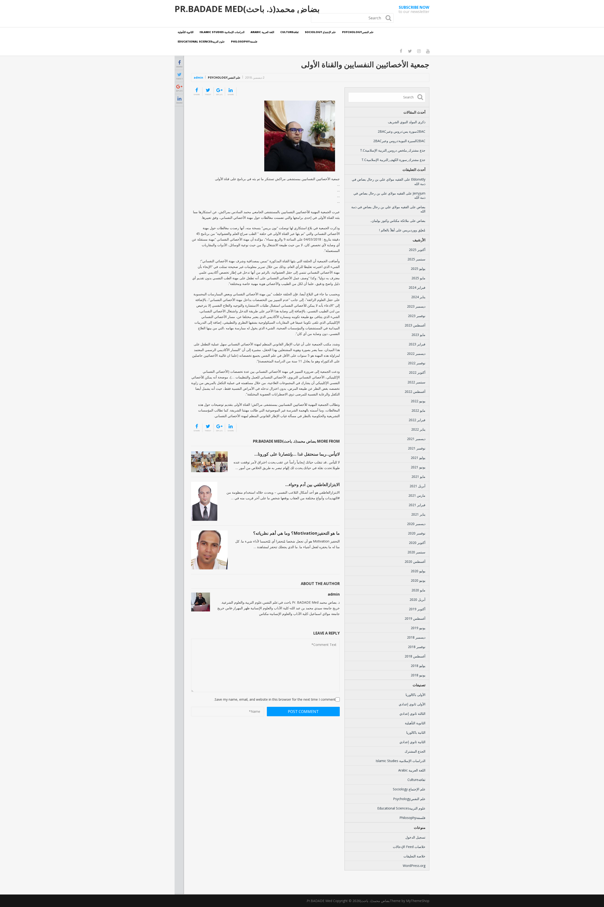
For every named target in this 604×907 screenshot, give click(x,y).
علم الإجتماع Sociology (320, 32)
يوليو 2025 (418, 268)
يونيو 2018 (418, 675)
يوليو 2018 (418, 665)
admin (198, 78)
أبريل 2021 (417, 486)
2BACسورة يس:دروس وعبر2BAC (401, 131)
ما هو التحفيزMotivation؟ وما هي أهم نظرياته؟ (296, 533)
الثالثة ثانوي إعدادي (412, 713)
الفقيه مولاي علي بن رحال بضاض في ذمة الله (388, 181)
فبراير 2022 (417, 420)
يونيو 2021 (418, 467)
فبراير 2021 (417, 505)
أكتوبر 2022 (417, 372)
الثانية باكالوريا (415, 732)
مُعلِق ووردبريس (414, 230)
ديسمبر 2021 (416, 439)
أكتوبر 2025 (417, 249)
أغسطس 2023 (415, 325)
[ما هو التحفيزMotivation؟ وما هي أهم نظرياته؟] (209, 549)
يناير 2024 (418, 297)
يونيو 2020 (418, 580)
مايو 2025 (418, 278)
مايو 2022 (418, 410)
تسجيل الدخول (415, 837)
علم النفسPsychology (358, 32)
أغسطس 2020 (415, 561)
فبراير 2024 (417, 287)
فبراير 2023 (417, 344)
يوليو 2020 (418, 571)
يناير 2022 (418, 429)
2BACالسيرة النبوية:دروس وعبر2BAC (399, 141)
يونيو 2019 (418, 628)
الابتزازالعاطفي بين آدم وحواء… (312, 484)
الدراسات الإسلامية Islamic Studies (222, 32)
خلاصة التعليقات (414, 856)
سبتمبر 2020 (416, 552)
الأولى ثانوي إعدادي (412, 704)
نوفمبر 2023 (416, 316)
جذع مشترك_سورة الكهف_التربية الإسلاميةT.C (393, 159)
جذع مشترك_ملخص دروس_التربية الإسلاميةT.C (392, 150)
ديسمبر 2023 (416, 306)
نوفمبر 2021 (416, 448)
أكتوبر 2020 (417, 542)
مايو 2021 (418, 476)
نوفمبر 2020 (416, 533)
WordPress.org (414, 865)
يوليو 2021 (418, 457)
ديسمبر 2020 (416, 523)
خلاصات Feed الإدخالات (409, 846)
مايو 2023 (418, 334)
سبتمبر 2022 (416, 382)
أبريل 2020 (417, 599)
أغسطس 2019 (415, 618)
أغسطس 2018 (415, 656)
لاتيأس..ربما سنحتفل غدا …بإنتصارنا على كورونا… (297, 454)
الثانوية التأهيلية (185, 32)
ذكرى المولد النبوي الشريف (406, 122)
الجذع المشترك (415, 751)
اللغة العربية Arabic (262, 32)
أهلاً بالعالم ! (387, 230)
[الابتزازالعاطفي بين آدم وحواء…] (204, 501)
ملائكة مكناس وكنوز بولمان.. (389, 220)
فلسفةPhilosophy (244, 41)
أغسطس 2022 (415, 391)
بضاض (421, 207)
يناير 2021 (418, 514)
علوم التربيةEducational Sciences (201, 41)
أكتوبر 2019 (417, 609)
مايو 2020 (418, 590)
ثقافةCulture (289, 32)
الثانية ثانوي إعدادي (412, 742)
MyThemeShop (417, 901)
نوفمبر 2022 (416, 363)
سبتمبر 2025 (416, 259)
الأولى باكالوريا (415, 694)
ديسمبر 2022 (416, 353)
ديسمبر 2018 (416, 637)
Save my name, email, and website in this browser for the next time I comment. (275, 699)
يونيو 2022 (418, 401)
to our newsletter (413, 9)
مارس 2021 (416, 495)
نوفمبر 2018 (416, 646)
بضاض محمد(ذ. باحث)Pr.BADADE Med (247, 9)
